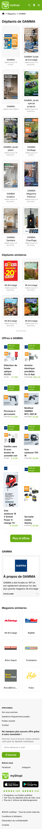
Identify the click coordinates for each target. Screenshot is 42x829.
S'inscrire (10, 754)
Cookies (5, 825)
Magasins (11, 14)
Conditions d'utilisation (12, 816)
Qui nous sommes (10, 712)
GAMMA (22, 14)
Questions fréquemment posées (16, 716)
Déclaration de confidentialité (15, 820)
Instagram (26, 767)
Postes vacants (8, 721)
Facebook (6, 767)
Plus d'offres (21, 538)
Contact (5, 725)
